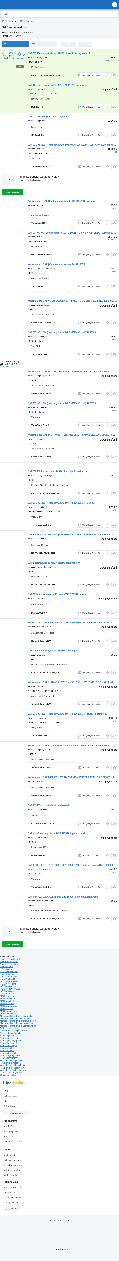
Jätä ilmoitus (12, 192)
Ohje (5, 1101)
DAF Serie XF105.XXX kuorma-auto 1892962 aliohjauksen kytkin (63, 897)
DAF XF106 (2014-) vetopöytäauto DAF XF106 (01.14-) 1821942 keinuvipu (67, 714)
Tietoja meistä (10, 1096)
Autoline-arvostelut (12, 1170)
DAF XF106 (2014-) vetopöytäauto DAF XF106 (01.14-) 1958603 (62, 332)
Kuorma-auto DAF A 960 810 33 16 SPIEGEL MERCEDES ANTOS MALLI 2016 (70, 622)
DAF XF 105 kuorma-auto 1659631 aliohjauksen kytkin (57, 471)
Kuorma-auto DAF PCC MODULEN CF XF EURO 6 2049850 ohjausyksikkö (68, 371)
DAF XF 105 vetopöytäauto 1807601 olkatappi (53, 650)
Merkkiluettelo (10, 1175)
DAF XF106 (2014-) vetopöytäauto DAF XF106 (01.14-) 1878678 (62, 403)
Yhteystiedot (9, 1106)
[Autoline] (3, 21)
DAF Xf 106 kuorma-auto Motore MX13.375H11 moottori (58, 594)
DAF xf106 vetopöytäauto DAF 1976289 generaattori (56, 833)
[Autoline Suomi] (18, 4)
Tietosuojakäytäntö (12, 1160)
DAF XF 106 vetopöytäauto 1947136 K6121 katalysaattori (59, 53)
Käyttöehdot (9, 1155)
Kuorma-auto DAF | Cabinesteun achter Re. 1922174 (56, 264)
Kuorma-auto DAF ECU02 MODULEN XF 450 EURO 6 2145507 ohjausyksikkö (70, 745)
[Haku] (115, 14)
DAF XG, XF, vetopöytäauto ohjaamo (48, 116)
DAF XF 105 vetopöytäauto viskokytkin (49, 805)
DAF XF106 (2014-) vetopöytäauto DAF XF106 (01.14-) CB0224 (61, 503)
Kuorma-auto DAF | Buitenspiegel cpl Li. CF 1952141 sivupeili (61, 201)
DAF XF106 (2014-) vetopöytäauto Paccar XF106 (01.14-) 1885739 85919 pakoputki (72, 145)
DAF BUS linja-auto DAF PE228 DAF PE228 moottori (56, 85)
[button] (114, 4)
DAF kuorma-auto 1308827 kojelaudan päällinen (54, 563)
